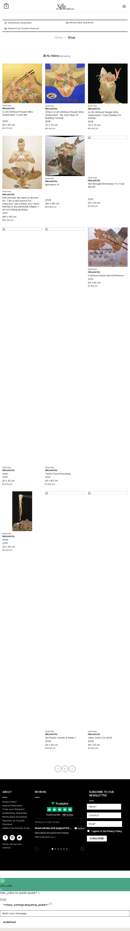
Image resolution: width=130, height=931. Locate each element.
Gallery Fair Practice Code (16, 828)
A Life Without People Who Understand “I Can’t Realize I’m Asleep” (104, 115)
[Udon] (22, 346)
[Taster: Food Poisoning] (65, 346)
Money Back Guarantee (14, 817)
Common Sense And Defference (106, 276)
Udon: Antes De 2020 (100, 738)
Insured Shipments (12, 806)
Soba (5, 540)
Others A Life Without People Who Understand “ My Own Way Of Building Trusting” (64, 115)
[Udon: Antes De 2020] (108, 610)
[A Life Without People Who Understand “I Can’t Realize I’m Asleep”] (108, 83)
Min (63, 56)
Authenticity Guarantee (14, 813)
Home (59, 37)
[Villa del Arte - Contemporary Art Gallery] (65, 6)
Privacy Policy (9, 802)
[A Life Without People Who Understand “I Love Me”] (22, 83)
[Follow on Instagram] (12, 837)
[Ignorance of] (65, 156)
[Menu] (124, 6)
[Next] (72, 769)
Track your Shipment (13, 809)
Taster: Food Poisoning (58, 474)
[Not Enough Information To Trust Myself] (108, 155)
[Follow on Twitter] (19, 837)
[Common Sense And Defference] (108, 247)
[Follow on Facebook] (5, 837)
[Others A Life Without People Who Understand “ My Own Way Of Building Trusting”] (65, 83)
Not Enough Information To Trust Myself (106, 185)
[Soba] (22, 511)
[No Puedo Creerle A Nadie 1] (65, 610)
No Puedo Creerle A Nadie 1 (60, 738)
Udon (5, 474)
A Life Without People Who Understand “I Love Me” (17, 113)
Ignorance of (52, 185)
